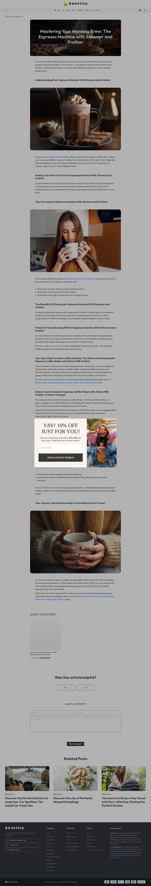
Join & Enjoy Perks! (60, 457)
